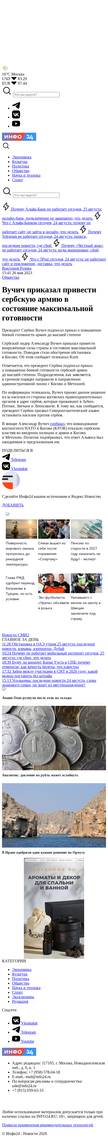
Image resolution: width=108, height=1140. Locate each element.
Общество (10, 277)
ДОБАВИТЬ (13, 505)
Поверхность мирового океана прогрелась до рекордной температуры (20, 553)
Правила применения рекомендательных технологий (47, 1125)
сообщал (57, 424)
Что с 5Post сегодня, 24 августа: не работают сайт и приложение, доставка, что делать (54, 261)
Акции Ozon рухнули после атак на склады (37, 698)
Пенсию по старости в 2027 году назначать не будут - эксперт (85, 551)
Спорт (17, 992)
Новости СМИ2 (15, 635)
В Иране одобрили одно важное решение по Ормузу (43, 852)
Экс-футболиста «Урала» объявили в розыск (53, 602)
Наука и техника (26, 988)
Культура (19, 974)
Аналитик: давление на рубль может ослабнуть (40, 775)
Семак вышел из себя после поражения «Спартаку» (51, 551)
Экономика (21, 969)
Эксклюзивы (23, 997)
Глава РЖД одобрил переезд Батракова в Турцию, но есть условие (20, 588)
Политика (20, 978)
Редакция (20, 1001)
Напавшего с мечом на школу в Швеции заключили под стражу (85, 608)
